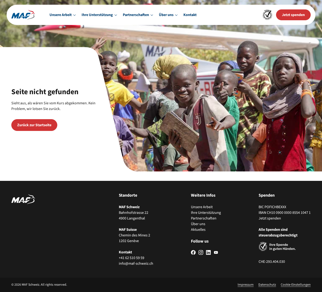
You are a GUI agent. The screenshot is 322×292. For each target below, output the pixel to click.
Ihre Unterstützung (206, 212)
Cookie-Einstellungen (296, 284)
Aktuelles (198, 229)
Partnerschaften (203, 218)
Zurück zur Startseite (34, 125)
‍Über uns (198, 224)
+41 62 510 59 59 (131, 257)
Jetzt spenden (270, 218)
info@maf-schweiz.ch (136, 263)
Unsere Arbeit (202, 207)
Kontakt (190, 14)
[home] (23, 15)
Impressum (246, 284)
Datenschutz (267, 284)
